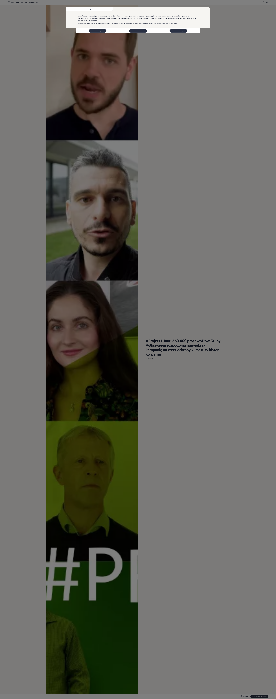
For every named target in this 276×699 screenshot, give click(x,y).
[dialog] (138, 349)
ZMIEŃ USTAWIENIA (138, 31)
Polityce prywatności (157, 23)
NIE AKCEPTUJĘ (178, 31)
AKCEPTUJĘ (98, 31)
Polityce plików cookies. (171, 23)
